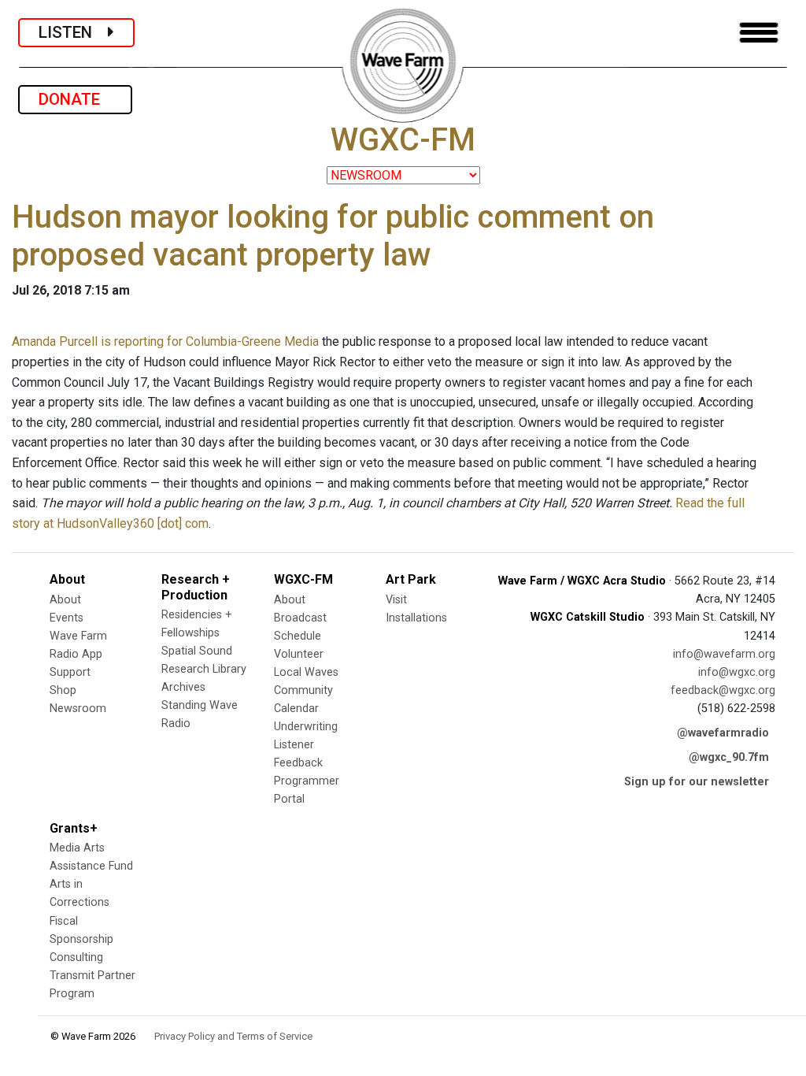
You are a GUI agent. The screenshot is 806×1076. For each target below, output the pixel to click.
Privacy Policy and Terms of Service (233, 1036)
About (65, 600)
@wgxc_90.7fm (729, 757)
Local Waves (306, 672)
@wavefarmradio (723, 733)
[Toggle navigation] (759, 32)
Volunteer (299, 654)
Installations (416, 618)
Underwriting (306, 726)
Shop (63, 690)
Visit (396, 600)
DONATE (75, 99)
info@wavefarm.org (724, 654)
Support (70, 672)
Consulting (76, 957)
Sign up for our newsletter (696, 781)
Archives (183, 687)
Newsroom (78, 708)
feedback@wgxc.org (723, 690)
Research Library (203, 669)
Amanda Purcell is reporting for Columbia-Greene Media (165, 341)
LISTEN (73, 32)
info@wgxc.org (736, 672)
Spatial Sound (196, 651)
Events (66, 618)
